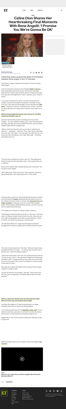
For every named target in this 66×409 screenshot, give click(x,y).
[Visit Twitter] (50, 391)
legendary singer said (30, 310)
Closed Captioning (26, 396)
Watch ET (40, 10)
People (15, 199)
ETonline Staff (15, 402)
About (13, 400)
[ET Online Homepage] (6, 10)
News (33, 15)
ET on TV (14, 399)
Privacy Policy (25, 394)
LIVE (24, 10)
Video (31, 10)
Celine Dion (9, 382)
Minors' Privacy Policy (27, 399)
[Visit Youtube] (57, 391)
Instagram (14, 394)
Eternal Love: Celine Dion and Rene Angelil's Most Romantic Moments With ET (21, 375)
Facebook (14, 393)
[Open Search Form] (61, 10)
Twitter (13, 396)
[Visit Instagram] (54, 391)
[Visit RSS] (61, 391)
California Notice (26, 397)
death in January (35, 89)
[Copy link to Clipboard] (42, 72)
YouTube (14, 397)
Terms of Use (25, 393)
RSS (13, 404)
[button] (22, 359)
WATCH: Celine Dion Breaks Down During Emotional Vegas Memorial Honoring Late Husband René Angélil (20, 300)
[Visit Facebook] (46, 391)
